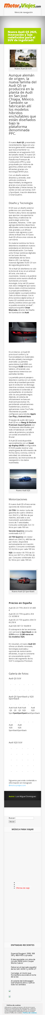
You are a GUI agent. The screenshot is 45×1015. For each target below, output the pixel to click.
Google (10, 804)
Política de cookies (30, 1013)
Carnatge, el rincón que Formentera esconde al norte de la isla (23, 975)
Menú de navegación (24, 12)
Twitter (19, 804)
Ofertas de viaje (23, 888)
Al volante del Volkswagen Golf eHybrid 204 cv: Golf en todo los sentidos (23, 983)
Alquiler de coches (24, 886)
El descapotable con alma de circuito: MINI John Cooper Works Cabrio (23, 961)
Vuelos (19, 882)
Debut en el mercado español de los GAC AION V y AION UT (23, 968)
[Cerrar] (41, 1006)
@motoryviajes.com (17, 785)
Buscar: (12, 818)
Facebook (15, 804)
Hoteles (19, 884)
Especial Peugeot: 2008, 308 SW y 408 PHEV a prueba (23, 954)
